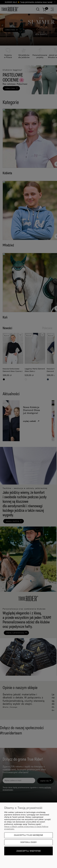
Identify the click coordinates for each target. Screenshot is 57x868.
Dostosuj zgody (28, 842)
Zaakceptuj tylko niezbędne (28, 835)
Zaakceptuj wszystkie (28, 851)
